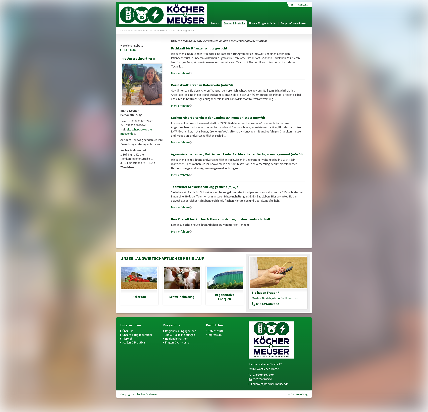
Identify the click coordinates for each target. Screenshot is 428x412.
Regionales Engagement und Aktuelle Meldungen (180, 333)
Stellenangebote (133, 45)
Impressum (215, 335)
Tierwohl (127, 338)
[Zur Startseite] (292, 4)
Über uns (214, 23)
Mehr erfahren (180, 73)
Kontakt (303, 4)
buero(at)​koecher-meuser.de (270, 384)
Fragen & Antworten (177, 342)
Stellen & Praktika (234, 23)
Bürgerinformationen (293, 23)
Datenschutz (215, 331)
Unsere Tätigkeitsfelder (262, 23)
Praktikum (129, 50)
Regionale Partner (176, 338)
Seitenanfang (299, 394)
